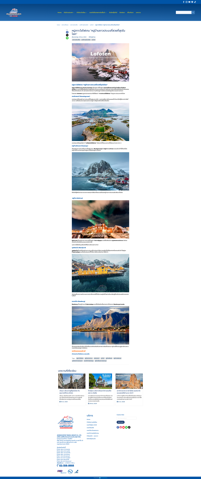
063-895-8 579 (62, 461)
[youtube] (189, 2)
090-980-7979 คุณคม (64, 454)
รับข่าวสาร (120, 422)
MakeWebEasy (104, 478)
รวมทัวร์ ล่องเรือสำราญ (93, 433)
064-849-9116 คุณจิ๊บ (63, 459)
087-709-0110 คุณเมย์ (64, 456)
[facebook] (183, 2)
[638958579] (57, 461)
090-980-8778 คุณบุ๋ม (64, 449)
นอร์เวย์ (91, 25)
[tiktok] (195, 2)
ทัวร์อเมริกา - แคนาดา (92, 436)
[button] (185, 12)
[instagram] (186, 2)
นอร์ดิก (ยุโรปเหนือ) (84, 25)
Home (58, 25)
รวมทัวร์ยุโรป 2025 (92, 425)
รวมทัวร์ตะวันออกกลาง (92, 430)
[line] (192, 2)
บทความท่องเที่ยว (74, 25)
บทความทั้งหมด (65, 25)
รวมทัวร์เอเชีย (90, 428)
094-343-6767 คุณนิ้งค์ (64, 458)
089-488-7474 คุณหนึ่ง (64, 453)
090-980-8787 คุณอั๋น (64, 451)
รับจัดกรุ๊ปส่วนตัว (91, 439)
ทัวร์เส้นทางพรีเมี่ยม (92, 422)
